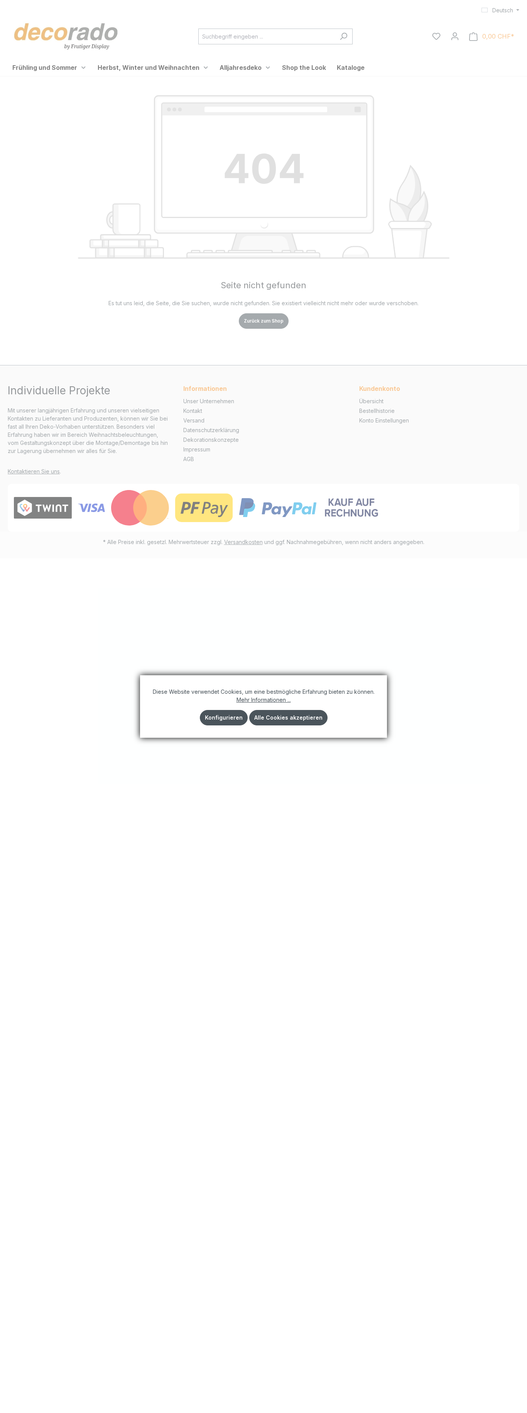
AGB (188, 459)
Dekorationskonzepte (211, 439)
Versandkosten (243, 542)
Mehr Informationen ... (263, 699)
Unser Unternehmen (208, 401)
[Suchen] (343, 36)
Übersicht (371, 401)
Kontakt (192, 410)
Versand (193, 420)
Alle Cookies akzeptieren (288, 717)
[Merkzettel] (436, 36)
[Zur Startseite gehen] (65, 35)
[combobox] (266, 36)
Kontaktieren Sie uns (34, 471)
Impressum (196, 449)
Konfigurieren (224, 717)
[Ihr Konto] (455, 36)
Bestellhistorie (377, 410)
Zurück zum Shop (264, 321)
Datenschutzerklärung (211, 430)
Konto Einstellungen (384, 420)
